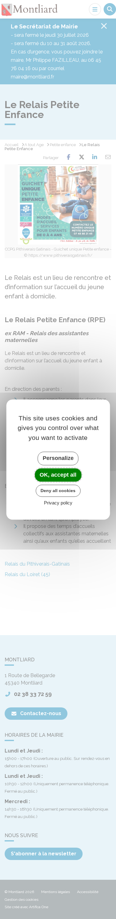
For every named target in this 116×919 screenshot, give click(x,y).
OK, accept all (58, 475)
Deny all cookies (58, 490)
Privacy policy (58, 502)
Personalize (58, 458)
